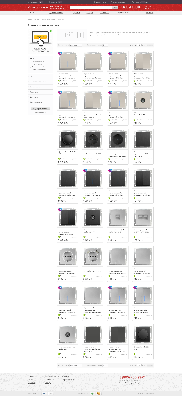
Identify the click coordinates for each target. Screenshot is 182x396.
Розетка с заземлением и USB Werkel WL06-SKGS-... (93, 270)
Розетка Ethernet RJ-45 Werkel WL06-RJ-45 (116, 231)
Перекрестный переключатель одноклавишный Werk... (92, 76)
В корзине (138, 2)
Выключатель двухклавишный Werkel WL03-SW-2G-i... (92, 115)
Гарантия (76, 13)
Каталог (36, 13)
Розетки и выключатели (48, 19)
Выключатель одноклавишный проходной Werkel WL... (67, 193)
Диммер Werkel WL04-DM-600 (68, 153)
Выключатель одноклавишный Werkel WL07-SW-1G (92, 349)
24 (103, 45)
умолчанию (73, 45)
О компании (104, 13)
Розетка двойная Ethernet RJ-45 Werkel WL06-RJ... (143, 231)
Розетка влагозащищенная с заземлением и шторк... (117, 154)
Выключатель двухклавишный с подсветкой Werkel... (116, 115)
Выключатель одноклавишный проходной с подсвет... (67, 76)
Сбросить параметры (40, 112)
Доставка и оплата (56, 13)
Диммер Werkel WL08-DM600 (141, 348)
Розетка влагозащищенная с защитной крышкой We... (117, 271)
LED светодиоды (37, 64)
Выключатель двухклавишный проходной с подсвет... (67, 115)
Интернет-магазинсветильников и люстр (58, 7)
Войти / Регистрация (119, 2)
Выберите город (101, 2)
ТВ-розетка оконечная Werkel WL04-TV (92, 231)
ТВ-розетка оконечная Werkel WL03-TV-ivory (142, 114)
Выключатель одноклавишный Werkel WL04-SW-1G (142, 154)
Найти (115, 7)
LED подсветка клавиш (39, 69)
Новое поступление (38, 61)
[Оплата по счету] (92, 393)
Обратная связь (123, 13)
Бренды (90, 13)
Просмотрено (34, 2)
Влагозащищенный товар (40, 67)
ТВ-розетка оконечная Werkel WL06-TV (67, 348)
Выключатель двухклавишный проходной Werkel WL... (142, 76)
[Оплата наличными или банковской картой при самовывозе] (99, 393)
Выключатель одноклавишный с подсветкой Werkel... (116, 76)
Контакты (149, 13)
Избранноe (54, 2)
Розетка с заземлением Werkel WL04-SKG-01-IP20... (93, 153)
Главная (30, 19)
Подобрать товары (40, 109)
